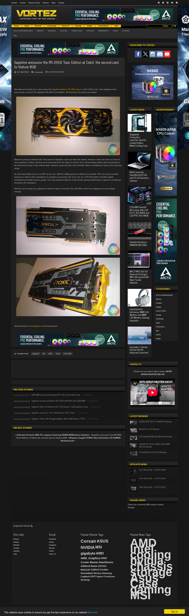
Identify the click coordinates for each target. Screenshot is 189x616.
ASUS (102, 541)
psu (113, 576)
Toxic (58, 353)
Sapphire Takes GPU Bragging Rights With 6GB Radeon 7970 (58, 418)
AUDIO (115, 31)
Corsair (88, 541)
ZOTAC (102, 566)
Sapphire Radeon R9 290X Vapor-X (67, 89)
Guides (158, 338)
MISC (15, 35)
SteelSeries (106, 562)
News (54, 3)
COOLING (63, 31)
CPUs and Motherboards (164, 295)
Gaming (61, 3)
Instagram (52, 545)
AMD (100, 553)
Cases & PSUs (161, 311)
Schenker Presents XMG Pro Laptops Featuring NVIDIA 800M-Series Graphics (53, 435)
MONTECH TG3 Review (149, 429)
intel (104, 558)
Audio (158, 323)
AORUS (95, 569)
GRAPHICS (52, 31)
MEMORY (40, 31)
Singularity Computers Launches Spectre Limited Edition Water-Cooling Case (139, 140)
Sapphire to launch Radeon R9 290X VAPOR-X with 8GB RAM (58, 400)
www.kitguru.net (37, 326)
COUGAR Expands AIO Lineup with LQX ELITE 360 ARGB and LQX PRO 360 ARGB (139, 211)
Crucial (107, 576)
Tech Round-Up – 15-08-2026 (152, 469)
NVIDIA (88, 547)
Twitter (51, 542)
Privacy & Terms (34, 3)
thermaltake (87, 573)
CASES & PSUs (76, 31)
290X (50, 353)
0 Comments (38, 72)
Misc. (158, 331)
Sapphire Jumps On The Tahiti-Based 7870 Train (53, 412)
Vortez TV (52, 554)
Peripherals (160, 319)
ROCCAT (85, 569)
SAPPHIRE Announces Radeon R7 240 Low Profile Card (55, 394)
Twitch (51, 551)
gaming (150, 589)
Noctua (97, 573)
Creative (104, 569)
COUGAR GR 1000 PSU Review (152, 452)
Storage (158, 315)
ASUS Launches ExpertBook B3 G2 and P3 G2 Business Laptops (139, 176)
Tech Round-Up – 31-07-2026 (152, 478)
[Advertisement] (68, 369)
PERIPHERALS (103, 31)
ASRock (85, 566)
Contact (23, 3)
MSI (98, 547)
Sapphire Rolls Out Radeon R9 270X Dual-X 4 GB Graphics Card (59, 406)
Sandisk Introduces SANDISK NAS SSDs (138, 243)
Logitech (85, 576)
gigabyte (88, 553)
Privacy (16, 539)
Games (158, 334)
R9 (44, 353)
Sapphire (35, 353)
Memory (158, 299)
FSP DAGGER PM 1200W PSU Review (155, 436)
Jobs (15, 554)
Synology (85, 580)
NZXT (93, 576)
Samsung (107, 573)
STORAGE (90, 31)
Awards (14, 3)
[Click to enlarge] (68, 197)
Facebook (52, 539)
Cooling (158, 307)
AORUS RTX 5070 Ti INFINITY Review (155, 421)
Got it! (174, 611)
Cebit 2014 (67, 353)
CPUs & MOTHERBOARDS (23, 31)
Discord (52, 548)
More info (92, 612)
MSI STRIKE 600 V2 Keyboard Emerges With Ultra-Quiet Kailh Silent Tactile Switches (139, 277)
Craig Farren (24, 72)
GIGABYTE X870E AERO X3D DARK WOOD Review (154, 445)
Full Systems (160, 327)
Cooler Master (89, 562)
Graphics (159, 303)
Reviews (46, 3)
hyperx (99, 576)
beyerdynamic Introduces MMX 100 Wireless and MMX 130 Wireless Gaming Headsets (139, 314)
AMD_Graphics (90, 558)
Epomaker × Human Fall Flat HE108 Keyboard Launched (139, 350)
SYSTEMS (125, 31)
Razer (94, 566)
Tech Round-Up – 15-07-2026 (152, 487)
